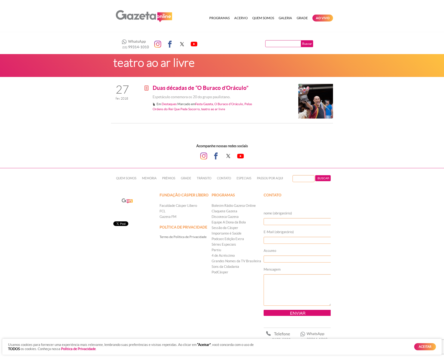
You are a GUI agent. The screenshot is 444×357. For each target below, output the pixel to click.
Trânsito (204, 178)
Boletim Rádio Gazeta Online (234, 205)
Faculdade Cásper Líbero (178, 205)
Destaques (169, 104)
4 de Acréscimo (223, 255)
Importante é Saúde (226, 233)
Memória (149, 178)
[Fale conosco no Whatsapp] (134, 44)
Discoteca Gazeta (225, 217)
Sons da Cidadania (225, 267)
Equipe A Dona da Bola (229, 222)
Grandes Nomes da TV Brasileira (236, 261)
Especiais (244, 178)
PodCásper (220, 272)
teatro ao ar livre (213, 109)
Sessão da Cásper (225, 228)
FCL (163, 211)
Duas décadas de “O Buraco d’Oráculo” (200, 88)
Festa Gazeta (204, 104)
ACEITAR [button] (425, 346)
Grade (302, 18)
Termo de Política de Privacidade (183, 237)
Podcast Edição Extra (228, 239)
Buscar (307, 43)
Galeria (285, 18)
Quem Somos (263, 18)
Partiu (216, 250)
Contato (224, 178)
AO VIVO (323, 18)
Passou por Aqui (270, 178)
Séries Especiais (224, 244)
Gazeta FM (168, 217)
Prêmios (168, 178)
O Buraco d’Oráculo (228, 104)
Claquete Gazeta (224, 211)
